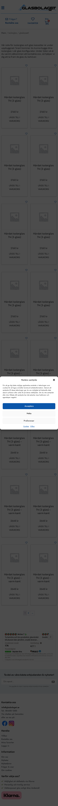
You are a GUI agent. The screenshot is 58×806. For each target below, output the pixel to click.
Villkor (32, 426)
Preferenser (29, 420)
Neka (29, 413)
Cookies (26, 426)
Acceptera (29, 406)
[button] (54, 380)
